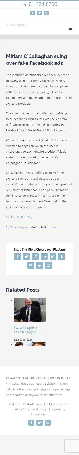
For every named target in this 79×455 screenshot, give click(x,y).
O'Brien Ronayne (32, 404)
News (53, 227)
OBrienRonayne (18, 227)
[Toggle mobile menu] (71, 28)
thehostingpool (39, 414)
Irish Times (24, 217)
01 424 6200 (43, 3)
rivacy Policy (22, 409)
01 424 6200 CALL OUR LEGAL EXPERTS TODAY (38, 378)
